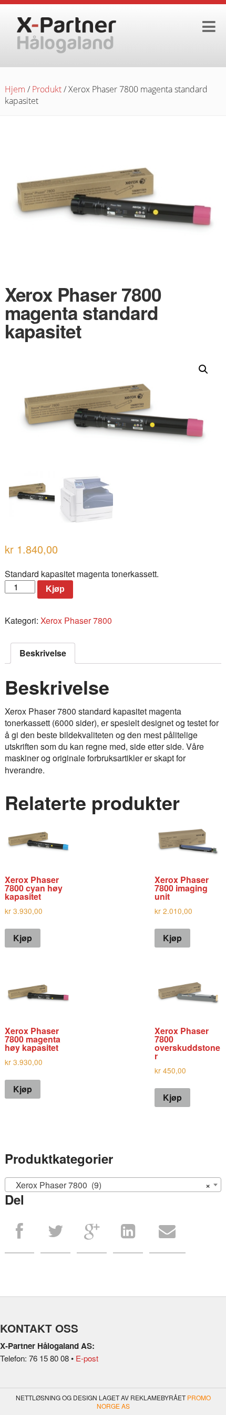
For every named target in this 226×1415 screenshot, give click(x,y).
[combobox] (113, 1184)
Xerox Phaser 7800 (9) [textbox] (110, 1185)
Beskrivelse (42, 653)
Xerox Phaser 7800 (76, 620)
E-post (87, 1358)
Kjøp (55, 588)
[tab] (43, 653)
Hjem (15, 89)
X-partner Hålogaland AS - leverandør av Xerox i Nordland (67, 36)
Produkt (46, 89)
